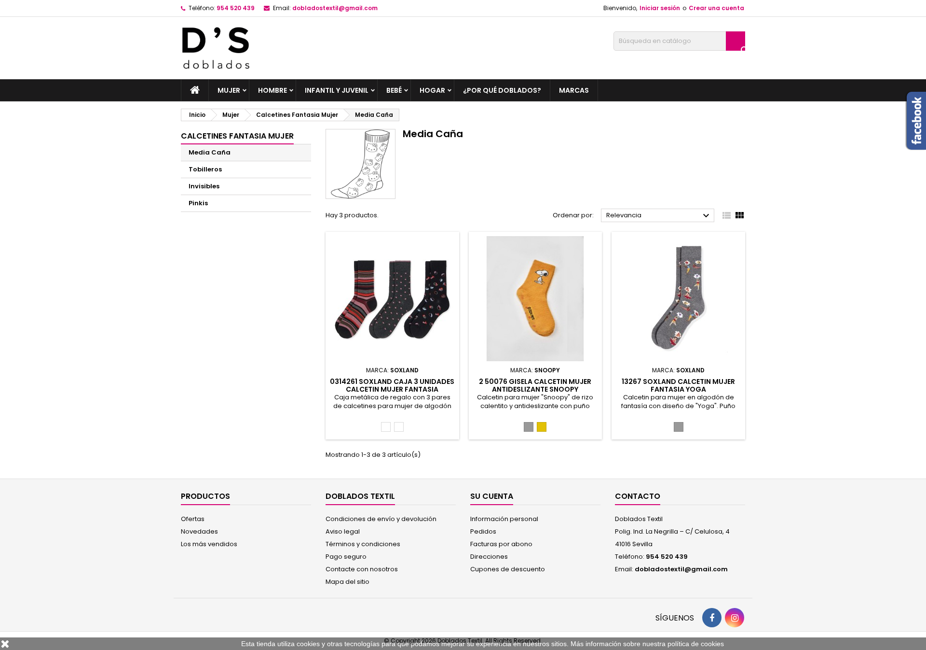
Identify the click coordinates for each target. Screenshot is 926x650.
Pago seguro (346, 556)
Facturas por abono (501, 544)
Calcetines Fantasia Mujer (237, 135)
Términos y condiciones (363, 544)
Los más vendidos (209, 544)
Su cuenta (491, 496)
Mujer (229, 90)
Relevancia (659, 216)
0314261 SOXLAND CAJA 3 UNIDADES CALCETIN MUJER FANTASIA (392, 385)
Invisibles (204, 186)
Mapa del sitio (347, 581)
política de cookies (695, 644)
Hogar (432, 90)
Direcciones (489, 556)
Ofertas (192, 518)
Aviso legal (343, 531)
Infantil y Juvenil (336, 90)
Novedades (199, 531)
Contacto (637, 496)
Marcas (574, 90)
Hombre (272, 90)
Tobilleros (205, 169)
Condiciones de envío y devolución (381, 518)
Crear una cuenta (716, 8)
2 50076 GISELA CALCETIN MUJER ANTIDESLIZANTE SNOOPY (535, 385)
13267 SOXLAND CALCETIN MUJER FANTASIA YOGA (678, 385)
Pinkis (198, 203)
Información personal (504, 518)
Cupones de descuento (507, 569)
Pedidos (483, 531)
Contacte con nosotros (362, 569)
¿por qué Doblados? (502, 90)
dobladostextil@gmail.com (335, 8)
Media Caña (210, 152)
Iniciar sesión (660, 8)
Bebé (394, 90)
